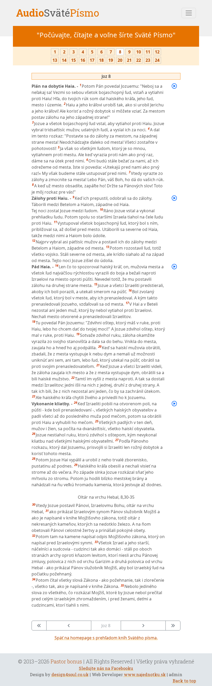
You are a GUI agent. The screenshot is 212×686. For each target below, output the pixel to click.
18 (101, 60)
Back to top (184, 680)
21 (129, 60)
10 (138, 52)
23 (148, 60)
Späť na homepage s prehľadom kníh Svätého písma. (106, 638)
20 (120, 60)
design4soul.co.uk (70, 674)
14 (64, 60)
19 (110, 60)
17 (92, 60)
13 (54, 60)
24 (157, 60)
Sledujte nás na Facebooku (106, 668)
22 (138, 60)
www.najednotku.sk (145, 674)
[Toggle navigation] (188, 13)
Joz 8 (106, 76)
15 (73, 60)
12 (157, 52)
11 (148, 52)
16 (82, 60)
